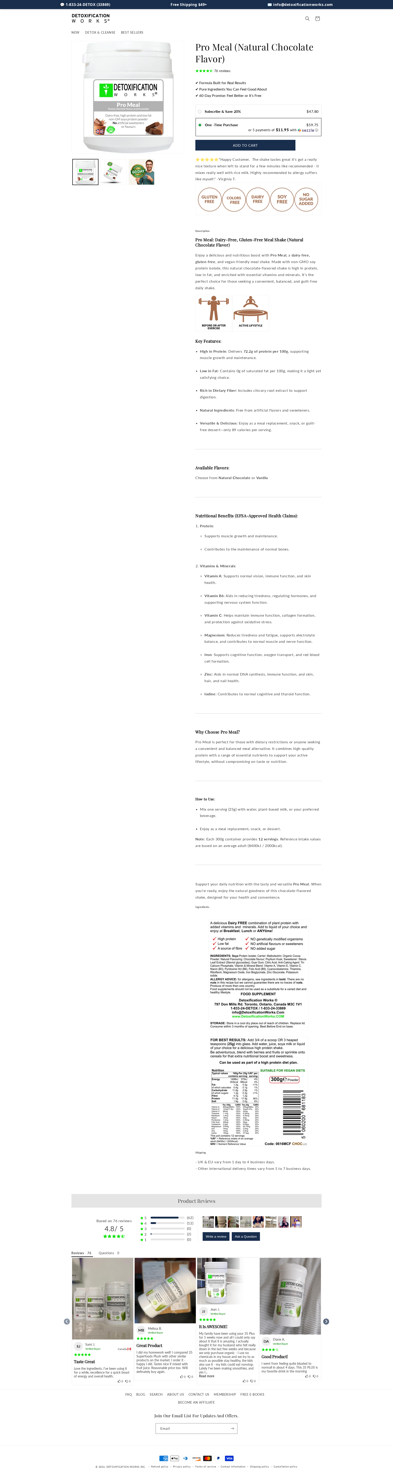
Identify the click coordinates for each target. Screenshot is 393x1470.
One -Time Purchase (221, 125)
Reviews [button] (77, 1253)
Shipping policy (259, 1466)
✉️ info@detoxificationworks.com (300, 4)
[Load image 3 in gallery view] (141, 172)
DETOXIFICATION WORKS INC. (126, 1466)
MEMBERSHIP (225, 1394)
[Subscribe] (232, 1428)
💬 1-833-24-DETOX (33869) (85, 4)
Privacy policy (182, 1466)
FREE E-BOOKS (252, 1394)
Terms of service (205, 1466)
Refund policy (160, 1466)
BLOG (140, 1394)
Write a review (216, 1236)
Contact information (233, 1466)
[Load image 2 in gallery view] (113, 172)
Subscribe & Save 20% (223, 111)
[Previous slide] (67, 1322)
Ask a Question (246, 1236)
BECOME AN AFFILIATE (196, 1402)
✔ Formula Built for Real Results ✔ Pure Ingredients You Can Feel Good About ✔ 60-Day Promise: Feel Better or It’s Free (231, 89)
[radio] (200, 111)
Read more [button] (206, 1376)
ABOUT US (175, 1394)
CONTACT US (199, 1394)
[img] (82, 1354)
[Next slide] (326, 1322)
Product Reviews (196, 1200)
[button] (307, 19)
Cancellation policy (285, 1466)
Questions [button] (106, 1253)
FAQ (128, 1394)
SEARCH (156, 1394)
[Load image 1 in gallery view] (85, 172)
